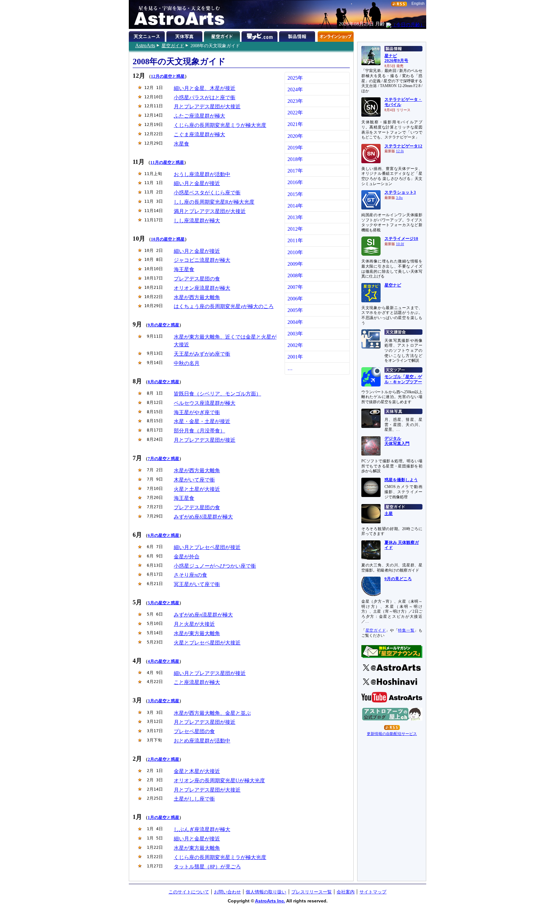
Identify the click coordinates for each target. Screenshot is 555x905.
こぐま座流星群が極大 (199, 134)
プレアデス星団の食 (197, 278)
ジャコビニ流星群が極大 (202, 260)
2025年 (295, 78)
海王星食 (184, 269)
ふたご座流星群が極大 (199, 116)
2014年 (295, 206)
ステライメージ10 (401, 238)
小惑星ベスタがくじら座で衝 (207, 192)
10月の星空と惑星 (168, 239)
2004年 (295, 322)
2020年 (295, 136)
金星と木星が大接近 (197, 771)
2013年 (295, 217)
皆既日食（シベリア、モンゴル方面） (217, 393)
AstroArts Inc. (270, 900)
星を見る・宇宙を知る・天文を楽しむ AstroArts (177, 14)
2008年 (295, 275)
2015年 (295, 194)
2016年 (295, 182)
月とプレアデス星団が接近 (204, 440)
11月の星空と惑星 (167, 162)
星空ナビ (392, 285)
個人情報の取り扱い (266, 891)
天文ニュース (147, 35)
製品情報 (298, 35)
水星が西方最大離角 (197, 297)
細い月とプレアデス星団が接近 (210, 673)
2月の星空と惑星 (163, 759)
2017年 (295, 170)
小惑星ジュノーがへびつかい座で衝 (215, 566)
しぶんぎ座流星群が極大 (202, 829)
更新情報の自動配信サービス (392, 734)
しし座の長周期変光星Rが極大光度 (214, 202)
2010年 (295, 252)
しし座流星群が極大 (197, 220)
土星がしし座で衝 (194, 799)
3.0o (399, 198)
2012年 (295, 229)
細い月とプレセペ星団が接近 (207, 547)
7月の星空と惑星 (163, 459)
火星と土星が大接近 (197, 489)
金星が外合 (186, 556)
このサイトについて (189, 891)
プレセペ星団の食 (194, 731)
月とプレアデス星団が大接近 (207, 106)
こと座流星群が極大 (197, 682)
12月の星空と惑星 (168, 76)
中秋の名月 (186, 363)
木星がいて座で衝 (194, 480)
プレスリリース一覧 (311, 891)
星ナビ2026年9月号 (396, 58)
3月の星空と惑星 (163, 701)
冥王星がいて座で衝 (197, 584)
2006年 (295, 298)
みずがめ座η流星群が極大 (203, 614)
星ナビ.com (260, 35)
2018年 (295, 159)
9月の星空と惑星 (163, 325)
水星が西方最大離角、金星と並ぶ (212, 713)
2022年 (295, 112)
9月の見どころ (398, 579)
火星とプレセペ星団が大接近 (207, 642)
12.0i (400, 151)
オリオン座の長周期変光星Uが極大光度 (219, 780)
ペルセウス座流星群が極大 (204, 403)
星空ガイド (173, 45)
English (418, 3)
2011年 (295, 240)
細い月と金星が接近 (197, 183)
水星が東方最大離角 (197, 633)
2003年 (295, 333)
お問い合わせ (227, 891)
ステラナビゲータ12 (403, 146)
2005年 (295, 310)
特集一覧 (406, 630)
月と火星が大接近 (194, 624)
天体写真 (185, 35)
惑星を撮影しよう (401, 480)
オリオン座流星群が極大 (202, 288)
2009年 (295, 264)
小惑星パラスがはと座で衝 (204, 97)
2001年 (295, 356)
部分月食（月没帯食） (199, 430)
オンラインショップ (335, 35)
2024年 (295, 89)
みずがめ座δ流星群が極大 (203, 516)
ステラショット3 (400, 192)
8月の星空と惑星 (163, 382)
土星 (388, 513)
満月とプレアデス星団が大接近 (210, 211)
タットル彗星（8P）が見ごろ (207, 866)
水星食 (181, 143)
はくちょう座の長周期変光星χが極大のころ (224, 306)
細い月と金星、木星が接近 (204, 88)
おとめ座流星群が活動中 (202, 740)
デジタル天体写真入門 (397, 441)
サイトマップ (372, 891)
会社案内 (346, 891)
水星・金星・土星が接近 (202, 421)
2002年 (295, 345)
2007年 (295, 287)
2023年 (295, 101)
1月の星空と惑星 (163, 817)
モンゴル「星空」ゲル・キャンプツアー (403, 379)
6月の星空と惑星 (163, 535)
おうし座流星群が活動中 (202, 174)
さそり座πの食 (190, 575)
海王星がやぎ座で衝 (197, 412)
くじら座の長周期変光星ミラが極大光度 (220, 125)
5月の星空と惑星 (163, 603)
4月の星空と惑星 (163, 661)
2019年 (295, 147)
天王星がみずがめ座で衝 (202, 354)
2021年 (295, 124)
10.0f (400, 244)
